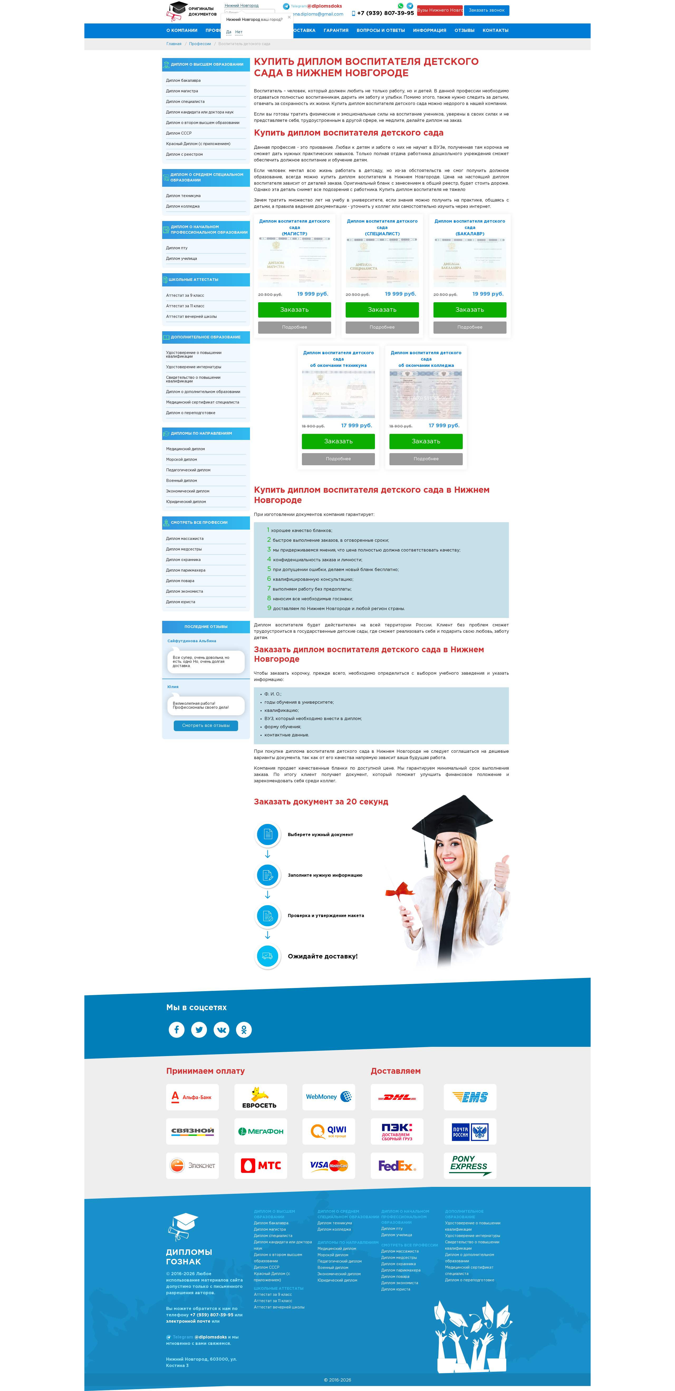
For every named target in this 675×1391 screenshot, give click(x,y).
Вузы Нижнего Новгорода (439, 10)
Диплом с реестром (184, 154)
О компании (181, 31)
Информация (429, 31)
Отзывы (465, 31)
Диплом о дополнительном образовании (203, 392)
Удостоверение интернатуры (193, 367)
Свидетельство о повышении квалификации (193, 379)
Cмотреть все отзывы (206, 726)
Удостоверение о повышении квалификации (193, 354)
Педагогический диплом (188, 470)
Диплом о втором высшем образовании (202, 122)
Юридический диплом (186, 501)
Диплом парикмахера (185, 570)
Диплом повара (180, 581)
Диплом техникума (183, 196)
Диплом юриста (180, 602)
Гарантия (336, 31)
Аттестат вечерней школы (191, 316)
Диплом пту (176, 248)
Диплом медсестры (184, 549)
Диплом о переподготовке (190, 413)
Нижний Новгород (241, 5)
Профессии (220, 31)
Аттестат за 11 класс (185, 306)
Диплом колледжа (183, 206)
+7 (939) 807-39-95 (385, 13)
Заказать (294, 310)
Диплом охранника (183, 560)
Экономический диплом (187, 491)
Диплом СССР (179, 133)
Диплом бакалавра (183, 80)
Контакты (496, 31)
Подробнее (294, 327)
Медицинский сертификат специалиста (202, 402)
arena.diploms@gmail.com (315, 14)
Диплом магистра (182, 91)
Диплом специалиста (185, 101)
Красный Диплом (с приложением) (198, 144)
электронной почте (188, 1321)
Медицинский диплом (185, 449)
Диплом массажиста (185, 538)
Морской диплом (181, 459)
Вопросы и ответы (381, 31)
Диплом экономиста (184, 591)
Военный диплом (181, 480)
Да (228, 32)
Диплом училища (181, 258)
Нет (239, 32)
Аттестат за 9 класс (185, 295)
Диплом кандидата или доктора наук (200, 112)
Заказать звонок (487, 10)
